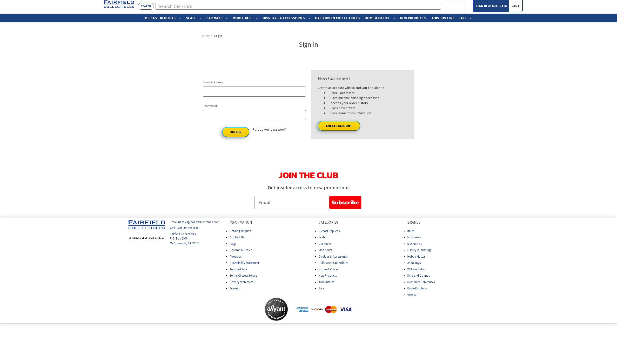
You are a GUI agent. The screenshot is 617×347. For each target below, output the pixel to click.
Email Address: (213, 82)
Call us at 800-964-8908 (184, 228)
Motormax (414, 237)
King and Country (418, 276)
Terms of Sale (238, 269)
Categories (328, 222)
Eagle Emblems (417, 288)
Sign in (481, 6)
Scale (191, 18)
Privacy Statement (241, 282)
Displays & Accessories (284, 18)
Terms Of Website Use (243, 276)
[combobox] (298, 6)
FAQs (233, 244)
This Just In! (442, 18)
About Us (235, 256)
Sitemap (235, 288)
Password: (210, 106)
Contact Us (237, 237)
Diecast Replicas (160, 18)
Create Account (339, 126)
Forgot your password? (270, 129)
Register (499, 6)
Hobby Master (416, 256)
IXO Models (414, 244)
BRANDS (414, 222)
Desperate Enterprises (421, 282)
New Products (413, 18)
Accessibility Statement (244, 263)
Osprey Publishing (419, 250)
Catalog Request (240, 231)
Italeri (411, 231)
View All (412, 295)
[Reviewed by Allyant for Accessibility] (276, 309)
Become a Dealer (241, 250)
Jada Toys (414, 263)
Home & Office (377, 18)
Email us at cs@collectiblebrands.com (195, 222)
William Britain (416, 269)
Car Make (214, 18)
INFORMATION (241, 222)
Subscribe (345, 202)
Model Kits (243, 18)
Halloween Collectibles (337, 18)
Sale (462, 18)
